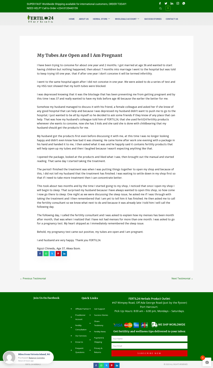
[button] (160, 8)
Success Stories (152, 19)
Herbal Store (100, 19)
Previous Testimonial (33, 278)
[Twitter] (166, 3)
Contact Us (172, 19)
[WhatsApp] (184, 3)
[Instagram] (178, 3)
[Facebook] (160, 3)
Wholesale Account (126, 19)
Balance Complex (37, 358)
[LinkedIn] (172, 3)
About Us (84, 19)
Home (72, 19)
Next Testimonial (182, 278)
